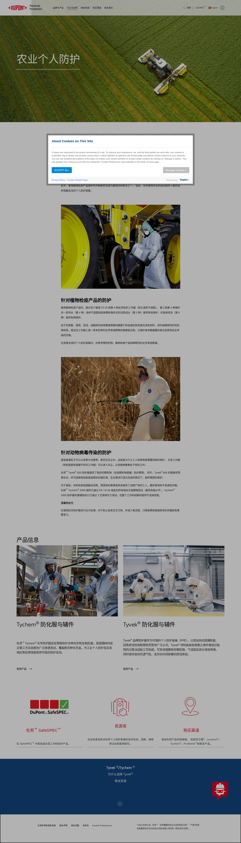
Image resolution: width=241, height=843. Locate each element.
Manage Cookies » (176, 170)
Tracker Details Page (77, 179)
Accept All (61, 170)
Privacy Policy (58, 179)
